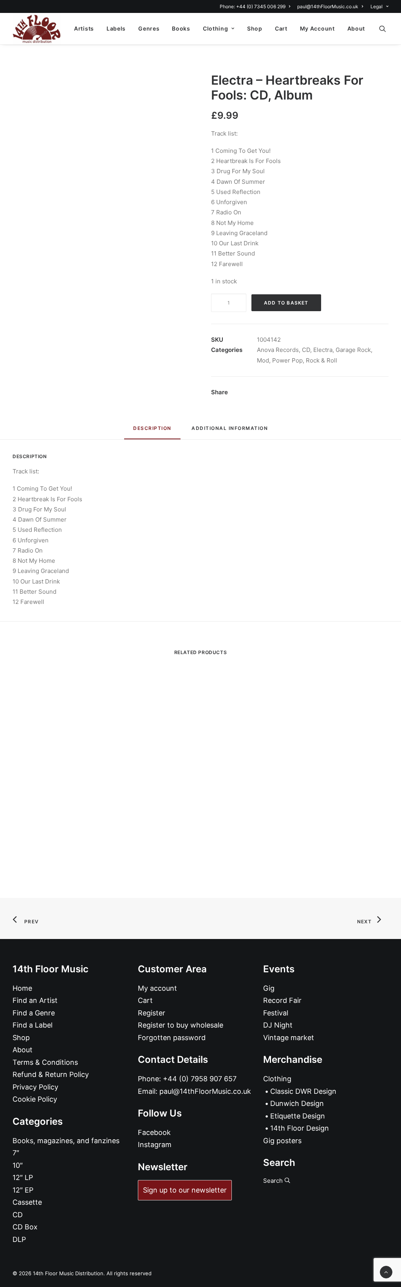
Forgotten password (172, 1037)
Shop (254, 28)
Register (151, 1013)
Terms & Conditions (45, 1062)
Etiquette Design (297, 1116)
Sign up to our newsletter (185, 1190)
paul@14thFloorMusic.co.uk (327, 6)
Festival (275, 1013)
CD (306, 349)
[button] (386, 28)
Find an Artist (35, 1000)
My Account (317, 28)
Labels (116, 28)
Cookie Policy (35, 1099)
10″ (18, 1165)
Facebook (154, 1132)
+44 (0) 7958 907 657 (200, 1079)
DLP (19, 1239)
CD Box (25, 1227)
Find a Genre (34, 1013)
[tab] (229, 431)
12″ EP (23, 1190)
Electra (322, 349)
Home (22, 988)
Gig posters (282, 1141)
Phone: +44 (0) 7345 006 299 (252, 6)
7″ (16, 1153)
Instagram (155, 1144)
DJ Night (278, 1025)
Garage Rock (353, 349)
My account (157, 988)
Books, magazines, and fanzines (66, 1141)
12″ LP (23, 1177)
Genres (148, 28)
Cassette (27, 1202)
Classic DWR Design (303, 1091)
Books (181, 28)
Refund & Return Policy (51, 1074)
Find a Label (32, 1025)
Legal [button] (376, 6)
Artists (84, 28)
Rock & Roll (321, 360)
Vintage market (288, 1037)
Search (273, 1180)
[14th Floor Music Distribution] (37, 28)
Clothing (215, 28)
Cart (281, 28)
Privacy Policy (35, 1087)
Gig (269, 988)
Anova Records (278, 349)
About (356, 28)
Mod (263, 360)
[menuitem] (256, 6)
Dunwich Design (297, 1103)
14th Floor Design (299, 1128)
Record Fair (282, 1000)
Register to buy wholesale (180, 1025)
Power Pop (287, 360)
